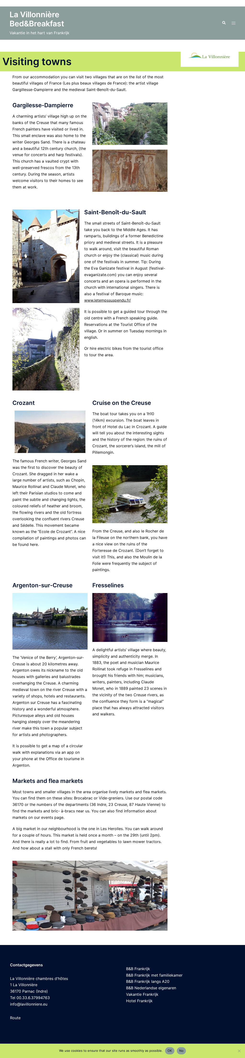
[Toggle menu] (233, 23)
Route (15, 1017)
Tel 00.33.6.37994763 (30, 997)
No (181, 1050)
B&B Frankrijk (138, 968)
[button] (224, 23)
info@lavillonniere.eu (28, 1004)
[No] (239, 1050)
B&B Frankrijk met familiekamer (154, 975)
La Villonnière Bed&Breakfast (37, 19)
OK (169, 1050)
